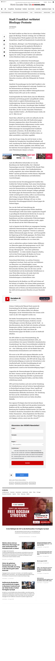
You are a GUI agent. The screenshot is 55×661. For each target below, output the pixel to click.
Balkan (28, 494)
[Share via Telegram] (4, 48)
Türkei (18, 494)
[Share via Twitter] (4, 40)
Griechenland (25, 492)
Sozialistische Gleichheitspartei (20, 12)
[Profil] (53, 2)
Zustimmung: (15, 448)
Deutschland (32, 483)
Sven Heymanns (12, 26)
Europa (11, 483)
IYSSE (31, 12)
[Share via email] (4, 52)
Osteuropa (23, 494)
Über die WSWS (47, 12)
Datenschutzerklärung (37, 452)
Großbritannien (5, 492)
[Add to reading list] (4, 56)
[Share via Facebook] (4, 37)
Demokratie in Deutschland (21, 483)
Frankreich (12, 492)
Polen (34, 492)
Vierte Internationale (6, 12)
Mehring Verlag (38, 12)
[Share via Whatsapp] (4, 44)
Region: (13, 441)
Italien (30, 492)
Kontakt (45, 2)
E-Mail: (13, 428)
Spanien (14, 494)
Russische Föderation (6, 494)
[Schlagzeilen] (5, 9)
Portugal (38, 492)
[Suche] (53, 9)
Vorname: (14, 435)
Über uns (49, 2)
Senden (27, 463)
